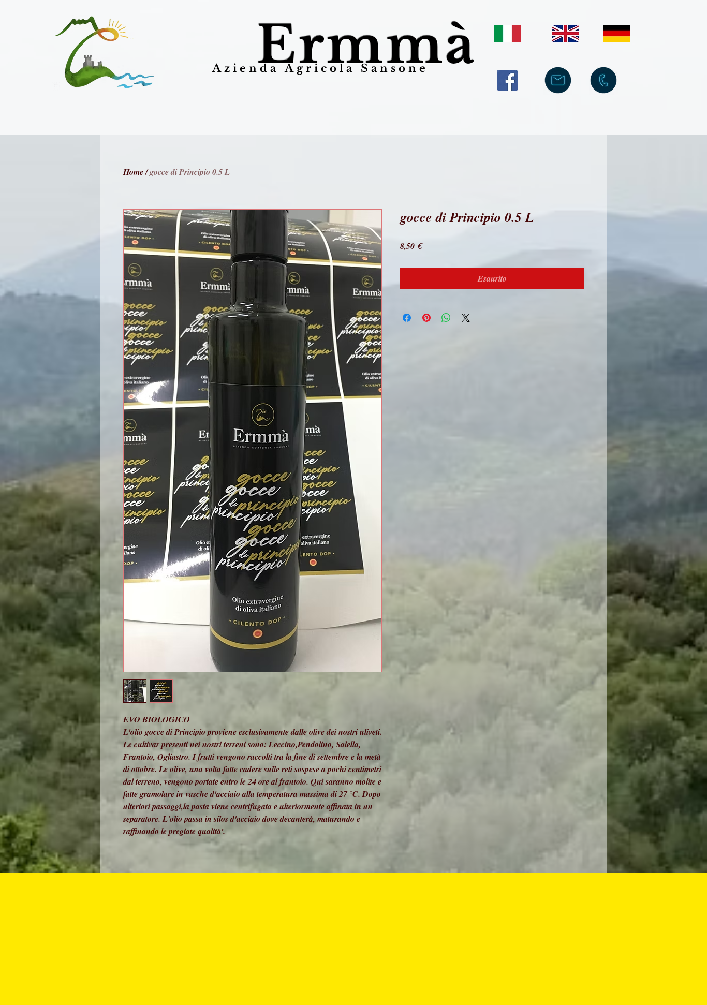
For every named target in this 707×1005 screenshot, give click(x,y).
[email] (557, 80)
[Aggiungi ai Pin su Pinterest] (426, 318)
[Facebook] (507, 80)
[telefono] (603, 80)
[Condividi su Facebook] (407, 318)
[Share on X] (466, 318)
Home (133, 172)
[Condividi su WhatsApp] (446, 318)
